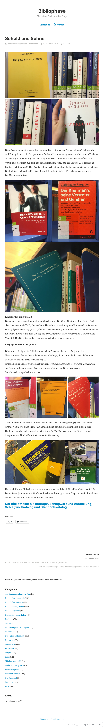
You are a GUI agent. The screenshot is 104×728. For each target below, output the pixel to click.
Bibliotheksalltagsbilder (17, 44)
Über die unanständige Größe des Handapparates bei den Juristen (67, 567)
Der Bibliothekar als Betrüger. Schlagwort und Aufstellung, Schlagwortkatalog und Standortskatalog (48, 505)
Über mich (59, 24)
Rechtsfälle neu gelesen (14, 665)
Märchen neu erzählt (13, 661)
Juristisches (9, 648)
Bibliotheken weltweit (14, 602)
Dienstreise (9, 640)
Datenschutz (10, 631)
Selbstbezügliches (12, 669)
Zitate (7, 686)
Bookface (9, 619)
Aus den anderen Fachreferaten (17, 593)
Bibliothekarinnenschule (14, 598)
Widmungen (10, 682)
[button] (28, 75)
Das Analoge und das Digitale (17, 627)
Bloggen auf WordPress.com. (52, 719)
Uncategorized (11, 677)
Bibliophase (52, 11)
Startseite (45, 24)
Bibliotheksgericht (12, 610)
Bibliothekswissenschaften (15, 614)
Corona (8, 623)
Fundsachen (33, 44)
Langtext (8, 652)
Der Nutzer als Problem (14, 635)
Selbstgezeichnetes (12, 673)
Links (7, 656)
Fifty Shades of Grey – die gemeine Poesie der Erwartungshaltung (36, 563)
